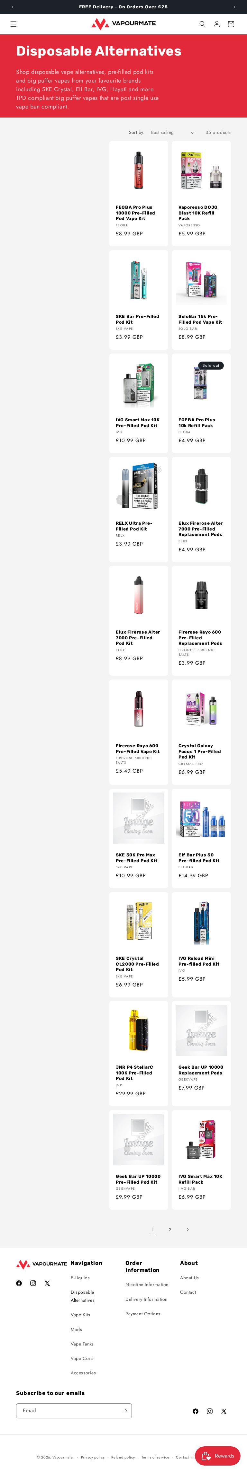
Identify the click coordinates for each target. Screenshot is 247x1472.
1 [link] (152, 1229)
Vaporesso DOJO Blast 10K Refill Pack (198, 213)
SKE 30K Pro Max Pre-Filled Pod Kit (136, 857)
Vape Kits (80, 1314)
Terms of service (155, 1457)
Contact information (193, 1457)
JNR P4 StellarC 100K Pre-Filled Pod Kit (134, 1073)
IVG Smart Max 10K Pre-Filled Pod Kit (138, 422)
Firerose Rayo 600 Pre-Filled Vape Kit (138, 748)
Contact (188, 1292)
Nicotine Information (147, 1284)
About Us (189, 1278)
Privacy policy (93, 1457)
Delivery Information (146, 1299)
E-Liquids (80, 1278)
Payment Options (142, 1313)
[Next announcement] (234, 7)
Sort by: (137, 132)
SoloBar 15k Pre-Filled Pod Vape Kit (200, 319)
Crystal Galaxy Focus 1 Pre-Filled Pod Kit (199, 751)
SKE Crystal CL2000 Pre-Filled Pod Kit (137, 964)
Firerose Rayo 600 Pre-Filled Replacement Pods (200, 637)
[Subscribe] (124, 1410)
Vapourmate (62, 1457)
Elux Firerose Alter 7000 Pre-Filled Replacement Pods (200, 529)
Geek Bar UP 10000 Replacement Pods (201, 1070)
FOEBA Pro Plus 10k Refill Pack (196, 422)
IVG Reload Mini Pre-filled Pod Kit (198, 961)
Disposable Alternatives (83, 1296)
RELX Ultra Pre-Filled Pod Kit (134, 526)
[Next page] (187, 1229)
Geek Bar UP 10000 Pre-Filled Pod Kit (138, 1179)
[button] (13, 24)
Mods (76, 1329)
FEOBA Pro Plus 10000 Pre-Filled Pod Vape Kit (135, 213)
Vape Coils (82, 1358)
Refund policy (123, 1457)
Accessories (83, 1373)
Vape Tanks (82, 1344)
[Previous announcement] (12, 7)
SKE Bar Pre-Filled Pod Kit (137, 319)
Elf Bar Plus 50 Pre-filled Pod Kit (198, 857)
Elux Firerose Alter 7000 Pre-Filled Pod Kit (138, 637)
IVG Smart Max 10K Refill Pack (200, 1179)
